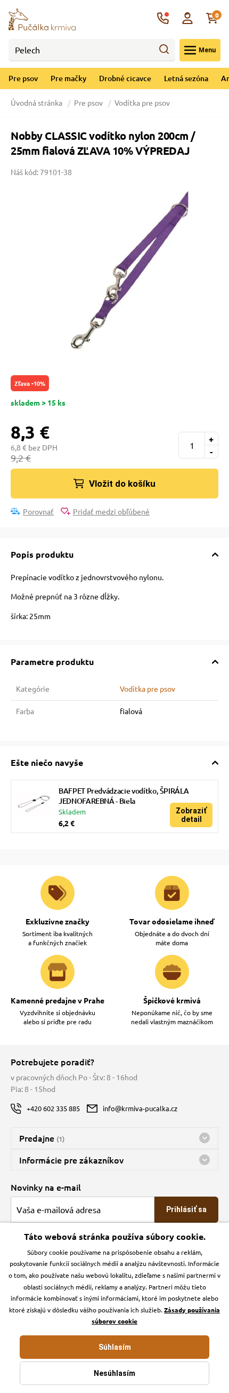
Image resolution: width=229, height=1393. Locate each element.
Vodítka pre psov (142, 102)
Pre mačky (68, 78)
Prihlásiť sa (186, 1209)
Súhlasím (115, 1347)
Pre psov (23, 78)
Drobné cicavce (125, 78)
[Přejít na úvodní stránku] (42, 18)
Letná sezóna (186, 78)
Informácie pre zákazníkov (71, 1160)
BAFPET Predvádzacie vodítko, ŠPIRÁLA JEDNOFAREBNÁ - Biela (124, 796)
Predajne (41, 1138)
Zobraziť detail (191, 815)
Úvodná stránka (37, 102)
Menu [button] (207, 50)
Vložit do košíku (122, 483)
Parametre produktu (52, 661)
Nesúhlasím (114, 1373)
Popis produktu (42, 554)
